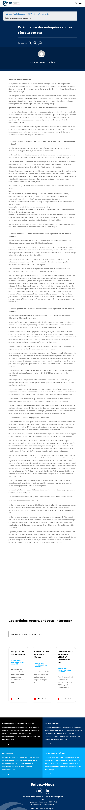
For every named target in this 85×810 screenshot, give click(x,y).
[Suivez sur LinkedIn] (40, 43)
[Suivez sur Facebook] (30, 43)
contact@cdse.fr (48, 804)
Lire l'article (19, 699)
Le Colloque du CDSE (22, 14)
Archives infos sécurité (39, 14)
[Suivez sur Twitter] (35, 43)
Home (10, 14)
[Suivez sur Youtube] (39, 791)
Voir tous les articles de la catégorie (26, 634)
